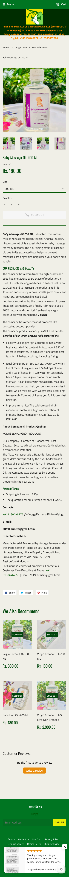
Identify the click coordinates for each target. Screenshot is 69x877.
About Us (33, 848)
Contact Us (23, 839)
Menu (10, 4)
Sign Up (59, 822)
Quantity (7, 198)
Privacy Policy (51, 839)
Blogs (34, 814)
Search (11, 839)
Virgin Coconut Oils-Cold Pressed (32, 47)
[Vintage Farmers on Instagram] (56, 855)
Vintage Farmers (36, 866)
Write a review (34, 770)
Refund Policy (34, 844)
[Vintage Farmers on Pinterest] (50, 855)
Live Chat (36, 839)
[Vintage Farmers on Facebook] (44, 855)
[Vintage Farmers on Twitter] (38, 855)
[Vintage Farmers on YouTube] (63, 855)
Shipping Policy (51, 844)
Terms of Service (15, 844)
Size (5, 182)
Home (6, 47)
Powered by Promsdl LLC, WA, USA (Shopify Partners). (33, 870)
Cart (63, 4)
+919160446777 (13, 514)
